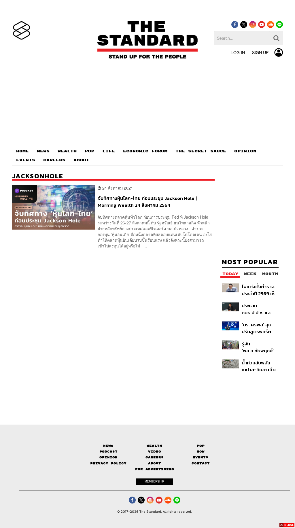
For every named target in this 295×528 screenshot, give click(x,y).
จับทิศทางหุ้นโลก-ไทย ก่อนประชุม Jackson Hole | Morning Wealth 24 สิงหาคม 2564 (147, 201)
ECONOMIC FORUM (145, 151)
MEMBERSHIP (154, 481)
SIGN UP (260, 52)
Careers (154, 457)
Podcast (108, 451)
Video (154, 451)
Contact (201, 463)
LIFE (108, 151)
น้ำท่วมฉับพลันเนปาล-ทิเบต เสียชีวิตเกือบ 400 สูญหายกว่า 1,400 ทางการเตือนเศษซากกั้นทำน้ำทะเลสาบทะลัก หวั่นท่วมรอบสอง (260, 365)
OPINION (245, 151)
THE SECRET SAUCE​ (200, 151)
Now (201, 451)
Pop (201, 445)
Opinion (108, 457)
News (108, 445)
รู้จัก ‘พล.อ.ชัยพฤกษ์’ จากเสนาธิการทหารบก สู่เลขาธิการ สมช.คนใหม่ (258, 346)
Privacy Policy (108, 463)
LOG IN (238, 52)
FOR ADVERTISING (154, 469)
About (154, 463)
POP (89, 151)
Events (200, 457)
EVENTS (25, 160)
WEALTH (67, 151)
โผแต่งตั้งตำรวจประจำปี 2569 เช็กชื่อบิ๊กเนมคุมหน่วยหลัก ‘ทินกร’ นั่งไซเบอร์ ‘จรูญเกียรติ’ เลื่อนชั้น (259, 289)
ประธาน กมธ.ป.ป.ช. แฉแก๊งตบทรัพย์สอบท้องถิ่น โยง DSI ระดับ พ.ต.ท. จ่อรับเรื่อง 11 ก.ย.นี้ (260, 308)
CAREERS (54, 160)
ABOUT (81, 160)
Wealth (154, 445)
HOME (22, 151)
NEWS (43, 151)
